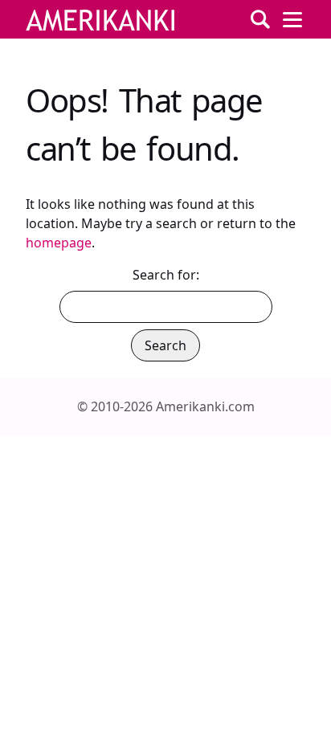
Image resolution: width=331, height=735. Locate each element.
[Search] (260, 19)
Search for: (166, 275)
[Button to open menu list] (292, 19)
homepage (59, 242)
